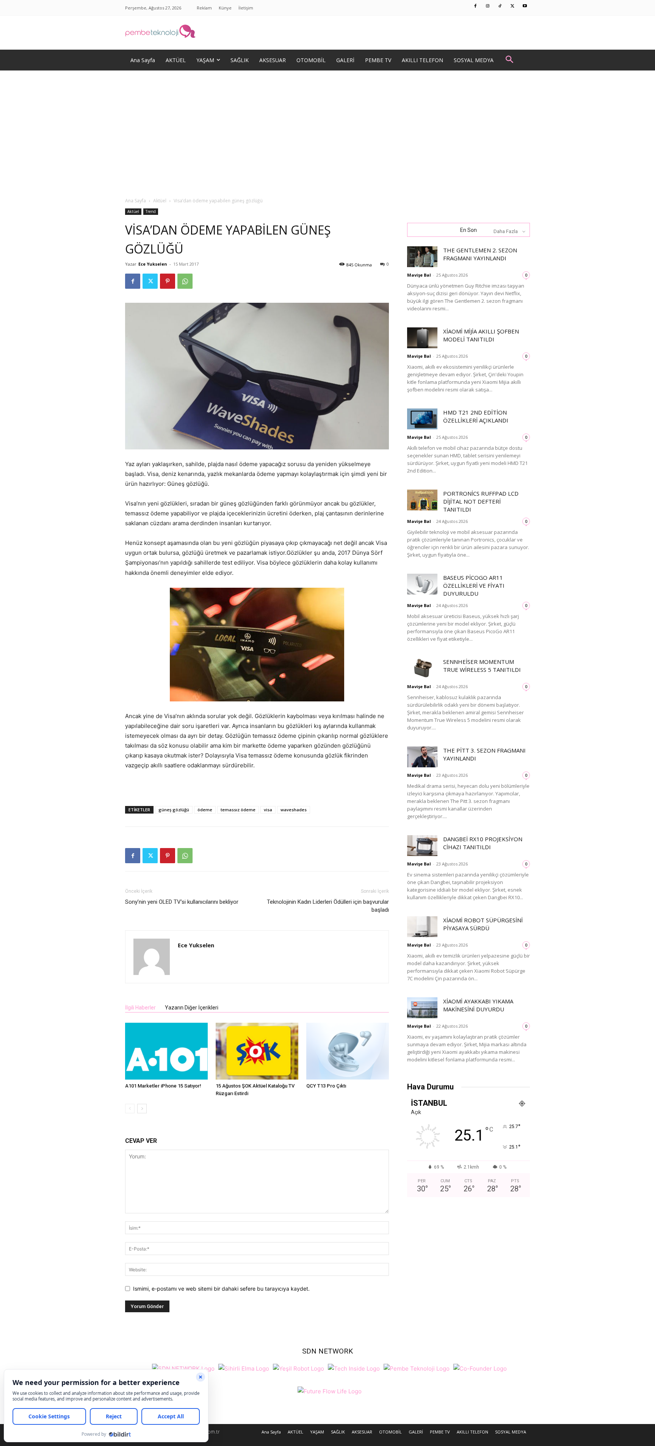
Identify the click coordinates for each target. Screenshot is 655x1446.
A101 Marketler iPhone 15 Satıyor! (163, 1086)
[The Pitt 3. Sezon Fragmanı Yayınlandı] (422, 756)
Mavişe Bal (419, 275)
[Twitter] (512, 6)
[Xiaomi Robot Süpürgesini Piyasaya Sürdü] (422, 926)
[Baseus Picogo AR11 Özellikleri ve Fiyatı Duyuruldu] (422, 584)
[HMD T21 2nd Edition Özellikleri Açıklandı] (422, 418)
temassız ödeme (238, 809)
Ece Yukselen (152, 264)
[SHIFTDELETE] (183, 1368)
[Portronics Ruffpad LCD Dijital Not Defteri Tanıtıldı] (422, 500)
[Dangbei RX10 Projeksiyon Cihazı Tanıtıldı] (422, 845)
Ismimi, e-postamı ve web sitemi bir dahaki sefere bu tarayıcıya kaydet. (221, 1288)
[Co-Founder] (480, 1368)
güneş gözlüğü (173, 809)
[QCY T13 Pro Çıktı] (347, 1051)
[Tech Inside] (354, 1368)
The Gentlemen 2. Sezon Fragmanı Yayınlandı (480, 254)
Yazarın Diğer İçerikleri (191, 1008)
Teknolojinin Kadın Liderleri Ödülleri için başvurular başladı (328, 905)
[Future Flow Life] (330, 1390)
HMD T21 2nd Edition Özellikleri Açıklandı (475, 416)
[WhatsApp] (185, 281)
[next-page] (142, 1108)
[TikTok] (500, 6)
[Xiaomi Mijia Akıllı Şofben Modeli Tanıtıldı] (422, 337)
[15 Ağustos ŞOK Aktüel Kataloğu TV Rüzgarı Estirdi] (257, 1051)
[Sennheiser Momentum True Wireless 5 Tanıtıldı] (422, 668)
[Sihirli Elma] (243, 1368)
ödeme (204, 809)
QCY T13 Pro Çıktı (326, 1086)
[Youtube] (525, 6)
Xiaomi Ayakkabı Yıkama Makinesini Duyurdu (478, 1005)
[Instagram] (488, 6)
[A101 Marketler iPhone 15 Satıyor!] (166, 1051)
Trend (151, 211)
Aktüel (159, 200)
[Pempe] (327, 33)
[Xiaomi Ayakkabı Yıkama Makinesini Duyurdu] (422, 1007)
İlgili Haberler (140, 1008)
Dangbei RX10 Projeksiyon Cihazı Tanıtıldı (482, 843)
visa (268, 809)
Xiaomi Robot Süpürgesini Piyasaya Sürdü (483, 924)
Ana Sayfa (135, 200)
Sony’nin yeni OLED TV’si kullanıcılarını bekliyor (181, 901)
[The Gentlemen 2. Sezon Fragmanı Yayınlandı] (422, 256)
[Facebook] (475, 6)
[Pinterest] (167, 281)
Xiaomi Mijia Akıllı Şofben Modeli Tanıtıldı (481, 335)
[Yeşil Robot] (298, 1368)
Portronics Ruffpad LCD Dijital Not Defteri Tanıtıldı (481, 501)
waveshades (293, 809)
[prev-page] (130, 1108)
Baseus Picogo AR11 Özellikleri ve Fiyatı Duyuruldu (474, 585)
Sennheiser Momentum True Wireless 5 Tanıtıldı (482, 665)
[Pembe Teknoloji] (417, 1368)
